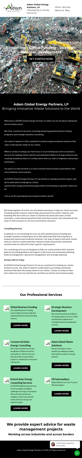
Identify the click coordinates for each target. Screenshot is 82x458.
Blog (67, 10)
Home (58, 7)
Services (66, 7)
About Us (59, 10)
